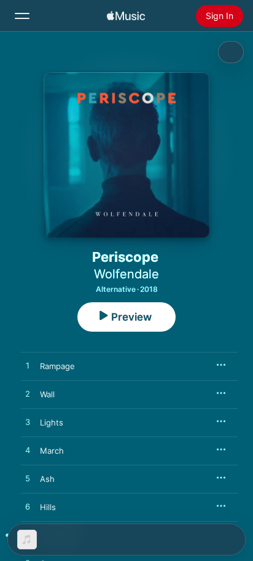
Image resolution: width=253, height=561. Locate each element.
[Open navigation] (22, 15)
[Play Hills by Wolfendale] (27, 507)
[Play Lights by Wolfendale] (27, 422)
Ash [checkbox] (47, 479)
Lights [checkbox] (51, 422)
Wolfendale (126, 274)
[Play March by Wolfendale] (27, 450)
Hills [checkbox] (48, 507)
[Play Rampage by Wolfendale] (27, 366)
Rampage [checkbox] (57, 366)
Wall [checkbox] (47, 394)
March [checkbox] (52, 451)
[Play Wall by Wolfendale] (27, 394)
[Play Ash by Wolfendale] (27, 478)
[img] (126, 15)
